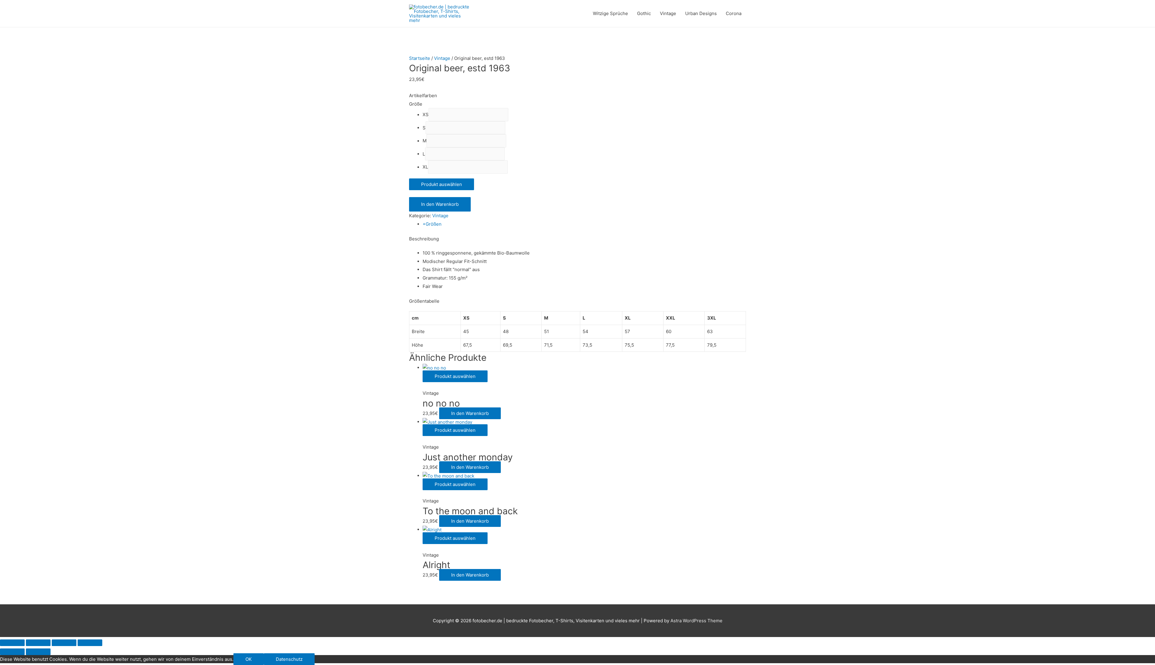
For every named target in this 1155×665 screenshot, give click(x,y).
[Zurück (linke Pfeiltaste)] (12, 651)
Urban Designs (701, 13)
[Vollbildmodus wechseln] (38, 642)
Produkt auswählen (441, 184)
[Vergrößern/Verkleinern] (12, 642)
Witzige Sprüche (610, 13)
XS (426, 115)
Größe (415, 104)
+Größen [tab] (432, 224)
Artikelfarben (423, 95)
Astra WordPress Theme (696, 620)
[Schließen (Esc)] (90, 642)
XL (425, 167)
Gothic (644, 13)
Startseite (419, 58)
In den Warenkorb (440, 204)
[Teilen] (64, 642)
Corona (733, 13)
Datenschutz (289, 659)
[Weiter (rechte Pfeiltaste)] (38, 651)
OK (248, 659)
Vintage (668, 13)
